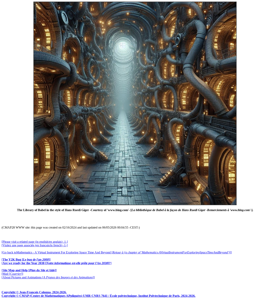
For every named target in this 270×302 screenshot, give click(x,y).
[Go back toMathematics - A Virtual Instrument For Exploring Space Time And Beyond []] (117, 252)
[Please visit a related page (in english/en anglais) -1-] (35, 241)
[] (26, 259)
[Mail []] (12, 273)
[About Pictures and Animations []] (48, 277)
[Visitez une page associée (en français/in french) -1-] (35, 245)
